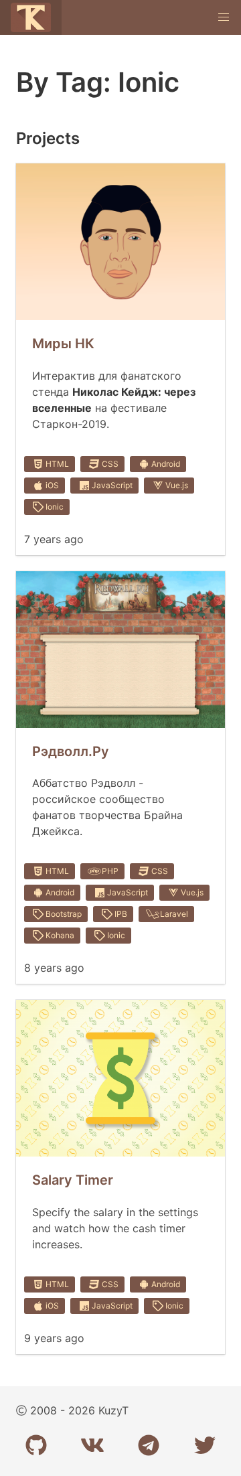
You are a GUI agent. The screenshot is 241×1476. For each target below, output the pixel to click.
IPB (120, 914)
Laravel (174, 914)
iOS (52, 485)
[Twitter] (205, 1445)
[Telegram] (148, 1445)
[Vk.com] (92, 1445)
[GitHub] (36, 1445)
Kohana (60, 935)
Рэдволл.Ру (70, 751)
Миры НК (63, 344)
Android (165, 464)
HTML (57, 464)
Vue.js (176, 485)
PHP (110, 871)
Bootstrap (64, 914)
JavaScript (112, 485)
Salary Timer (72, 1180)
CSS (110, 464)
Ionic (55, 507)
